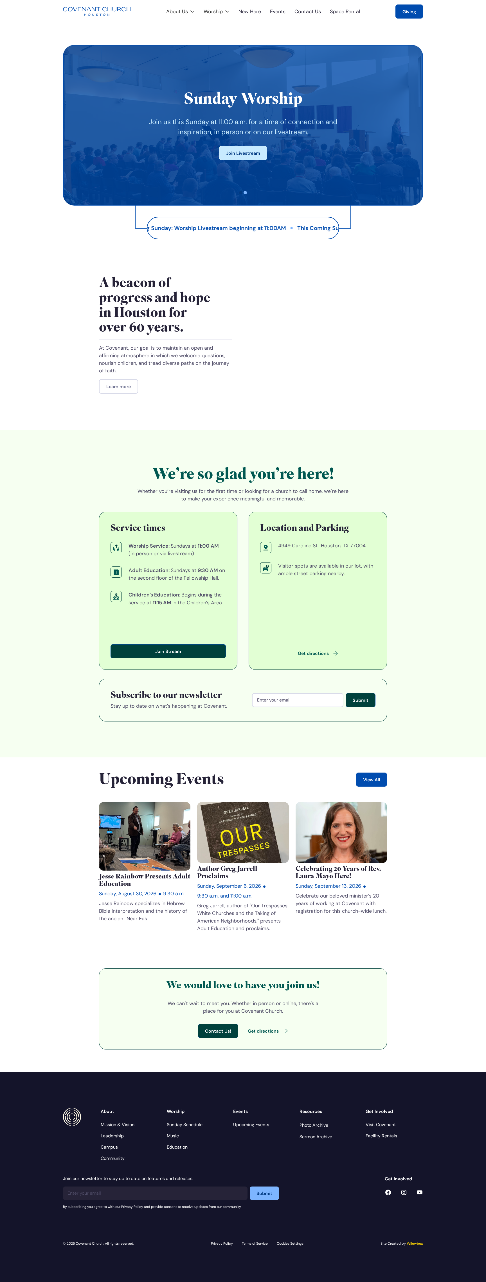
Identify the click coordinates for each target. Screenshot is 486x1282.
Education (177, 1147)
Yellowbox (415, 1243)
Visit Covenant (381, 1124)
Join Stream (168, 651)
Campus (109, 1147)
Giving (409, 11)
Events (277, 11)
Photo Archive (314, 1125)
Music (173, 1135)
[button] (180, 12)
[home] (96, 11)
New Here (249, 11)
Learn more (118, 386)
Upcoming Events (251, 1124)
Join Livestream (243, 153)
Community (113, 1158)
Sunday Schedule (184, 1124)
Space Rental (345, 11)
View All (371, 779)
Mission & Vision (117, 1124)
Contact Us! (218, 1031)
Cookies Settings (290, 1243)
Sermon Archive (316, 1136)
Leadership (112, 1135)
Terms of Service (255, 1243)
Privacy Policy (222, 1243)
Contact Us (307, 11)
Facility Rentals (381, 1135)
